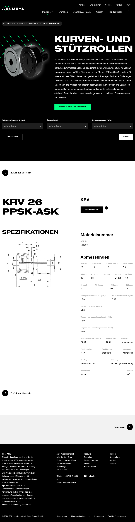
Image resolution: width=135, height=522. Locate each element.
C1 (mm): (114, 285)
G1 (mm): (129, 274)
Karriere (113, 454)
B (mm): (84, 274)
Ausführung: (107, 349)
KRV (40, 23)
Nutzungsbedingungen (80, 516)
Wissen (87, 463)
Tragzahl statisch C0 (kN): (122, 296)
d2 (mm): (129, 285)
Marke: (130, 370)
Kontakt (113, 463)
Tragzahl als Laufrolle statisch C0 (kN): (96, 317)
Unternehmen (115, 457)
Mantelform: (85, 370)
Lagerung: (127, 349)
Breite (52, 120)
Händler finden (90, 466)
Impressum (99, 516)
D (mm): (84, 263)
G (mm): (118, 274)
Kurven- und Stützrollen (26, 23)
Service (113, 460)
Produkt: (124, 338)
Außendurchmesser (13, 120)
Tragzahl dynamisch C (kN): (92, 306)
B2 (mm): (106, 274)
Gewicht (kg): (111, 338)
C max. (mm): (112, 263)
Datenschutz (62, 516)
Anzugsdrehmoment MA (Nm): (93, 296)
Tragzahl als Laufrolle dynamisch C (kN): (97, 328)
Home (4, 23)
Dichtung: (115, 360)
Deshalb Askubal (91, 460)
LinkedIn (91, 476)
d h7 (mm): (96, 263)
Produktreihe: (86, 349)
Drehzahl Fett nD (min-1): (91, 338)
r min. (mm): (128, 263)
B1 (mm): (95, 274)
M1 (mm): (99, 285)
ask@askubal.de (69, 482)
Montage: (84, 360)
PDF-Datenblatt (91, 209)
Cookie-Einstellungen (117, 516)
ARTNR (83, 241)
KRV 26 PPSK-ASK (52, 23)
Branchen (88, 457)
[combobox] (22, 126)
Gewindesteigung (102, 120)
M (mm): (84, 285)
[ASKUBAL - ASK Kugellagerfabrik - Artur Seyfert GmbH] (13, 8)
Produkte (11, 23)
